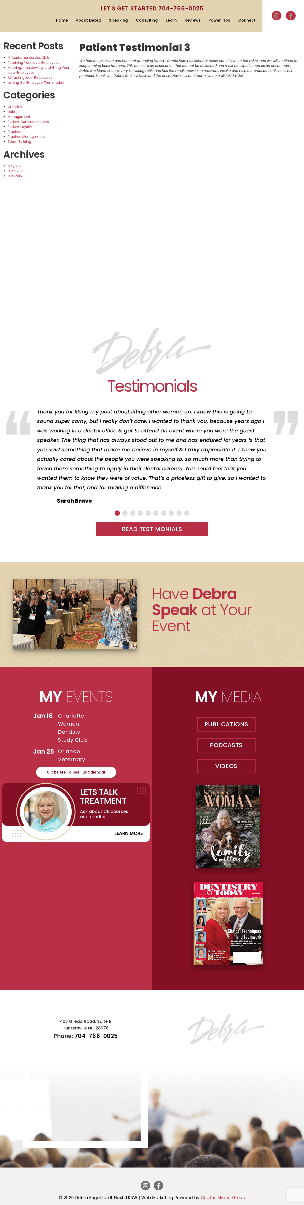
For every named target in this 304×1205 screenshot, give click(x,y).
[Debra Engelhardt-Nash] (20, 20)
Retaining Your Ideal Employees (33, 62)
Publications (226, 724)
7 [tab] (163, 513)
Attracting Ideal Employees (30, 77)
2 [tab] (125, 513)
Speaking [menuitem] (118, 20)
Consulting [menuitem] (147, 20)
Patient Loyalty (20, 126)
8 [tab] (171, 513)
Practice (14, 131)
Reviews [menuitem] (193, 20)
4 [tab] (140, 513)
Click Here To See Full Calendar (76, 772)
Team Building (19, 141)
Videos (226, 766)
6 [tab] (155, 513)
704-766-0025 (181, 8)
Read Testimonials (152, 529)
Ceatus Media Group (223, 1197)
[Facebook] (291, 15)
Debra (13, 111)
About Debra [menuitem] (88, 20)
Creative (15, 106)
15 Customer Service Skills (29, 57)
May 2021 (15, 166)
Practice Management (26, 136)
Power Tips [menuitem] (219, 20)
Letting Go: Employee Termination (36, 82)
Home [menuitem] (62, 20)
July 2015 (15, 176)
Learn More (128, 833)
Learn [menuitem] (171, 20)
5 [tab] (148, 513)
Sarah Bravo (74, 501)
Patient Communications (29, 121)
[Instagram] (276, 15)
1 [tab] (117, 513)
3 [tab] (132, 513)
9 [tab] (179, 513)
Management (19, 116)
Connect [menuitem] (247, 20)
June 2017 (16, 171)
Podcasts (226, 745)
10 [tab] (186, 513)
